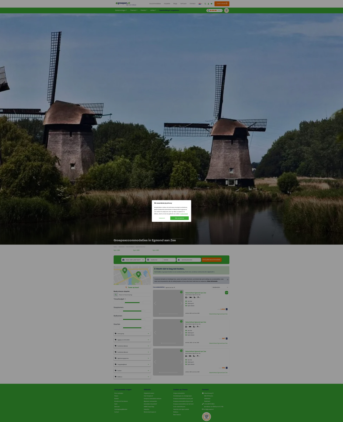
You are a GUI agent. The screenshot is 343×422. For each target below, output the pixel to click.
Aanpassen (162, 218)
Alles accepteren (179, 218)
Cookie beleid (184, 214)
